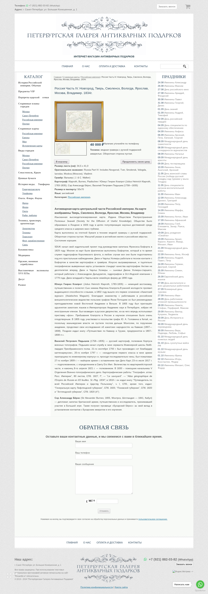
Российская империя (32, 120)
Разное (22, 285)
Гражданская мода (31, 189)
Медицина (24, 255)
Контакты (141, 66)
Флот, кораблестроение (33, 241)
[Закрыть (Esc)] (7, 574)
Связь (25, 245)
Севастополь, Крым (29, 172)
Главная (67, 66)
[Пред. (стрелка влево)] (7, 577)
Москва (26, 111)
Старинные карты (28, 128)
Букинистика (25, 249)
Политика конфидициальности (96, 587)
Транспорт (27, 236)
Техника (26, 232)
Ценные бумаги (27, 178)
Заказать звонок (166, 6)
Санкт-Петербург (30, 115)
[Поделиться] (10, 574)
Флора (25, 207)
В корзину (61, 161)
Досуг (21, 279)
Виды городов (26, 150)
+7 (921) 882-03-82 (44, 5)
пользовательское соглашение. (153, 519)
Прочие (26, 124)
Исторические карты (32, 146)
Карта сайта (121, 587)
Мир (24, 141)
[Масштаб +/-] (16, 574)
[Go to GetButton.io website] (200, 591)
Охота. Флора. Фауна (30, 198)
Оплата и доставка (112, 66)
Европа (25, 137)
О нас (86, 66)
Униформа (27, 193)
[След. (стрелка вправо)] (10, 577)
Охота (25, 211)
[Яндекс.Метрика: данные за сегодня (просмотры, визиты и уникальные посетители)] (181, 571)
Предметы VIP (26, 91)
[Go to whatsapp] (200, 584)
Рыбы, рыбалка (29, 215)
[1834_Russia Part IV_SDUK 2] (71, 148)
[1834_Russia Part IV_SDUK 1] (79, 102)
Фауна (25, 203)
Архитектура (28, 228)
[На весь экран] (13, 574)
